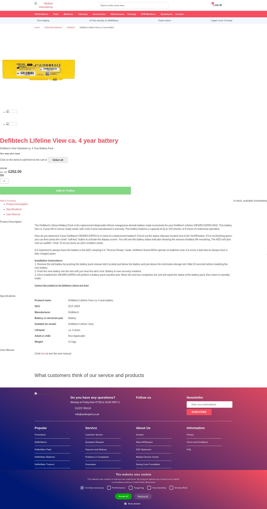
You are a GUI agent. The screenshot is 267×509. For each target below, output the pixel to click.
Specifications (14, 209)
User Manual (13, 214)
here (43, 353)
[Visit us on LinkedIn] (148, 404)
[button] (133, 503)
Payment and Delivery (96, 449)
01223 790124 (83, 408)
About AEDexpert (144, 442)
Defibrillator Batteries (45, 457)
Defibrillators (41, 442)
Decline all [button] (143, 496)
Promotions (40, 434)
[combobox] (133, 5)
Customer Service (94, 434)
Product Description (17, 204)
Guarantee (90, 464)
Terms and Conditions (197, 442)
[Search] (165, 5)
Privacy (190, 434)
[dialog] (133, 489)
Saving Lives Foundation (148, 464)
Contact (140, 434)
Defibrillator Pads (43, 449)
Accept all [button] (123, 496)
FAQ (189, 449)
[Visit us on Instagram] (157, 404)
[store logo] (44, 5)
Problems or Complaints (97, 457)
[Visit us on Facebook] (139, 404)
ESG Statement (143, 449)
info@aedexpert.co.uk (87, 414)
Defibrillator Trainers (44, 464)
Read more (150, 482)
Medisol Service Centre (147, 457)
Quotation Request (94, 442)
